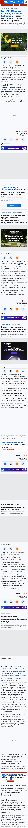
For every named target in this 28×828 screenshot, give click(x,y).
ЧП (4, 313)
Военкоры (17, 5)
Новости (3, 5)
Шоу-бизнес (6, 144)
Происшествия (9, 212)
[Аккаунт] (26, 2)
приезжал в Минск (7, 89)
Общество (8, 324)
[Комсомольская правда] (8, 2)
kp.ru (25, 131)
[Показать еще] (23, 62)
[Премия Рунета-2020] (14, 1)
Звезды (8, 8)
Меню (2, 2)
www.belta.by (18, 575)
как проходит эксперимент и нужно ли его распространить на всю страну (13, 445)
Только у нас (10, 5)
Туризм (3, 184)
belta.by (3, 270)
